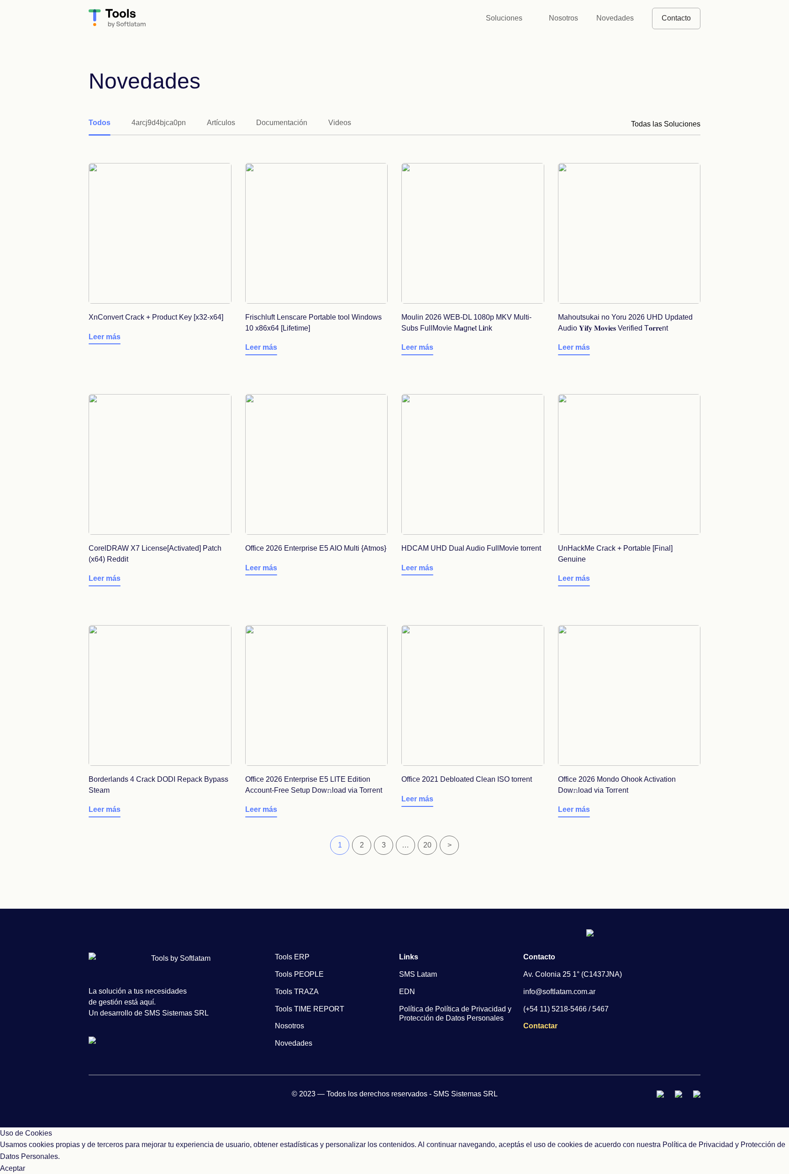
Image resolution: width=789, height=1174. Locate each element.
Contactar (540, 1026)
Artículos (221, 122)
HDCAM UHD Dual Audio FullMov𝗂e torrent (471, 548)
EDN (407, 991)
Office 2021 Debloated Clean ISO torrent (466, 779)
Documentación (281, 122)
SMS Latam (418, 974)
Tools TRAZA (297, 991)
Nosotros (563, 18)
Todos (99, 122)
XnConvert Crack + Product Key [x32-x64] (156, 317)
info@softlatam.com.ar (559, 991)
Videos (339, 122)
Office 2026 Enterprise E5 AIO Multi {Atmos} (315, 548)
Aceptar (12, 1168)
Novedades (615, 18)
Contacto (676, 18)
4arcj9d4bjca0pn (159, 122)
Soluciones (504, 18)
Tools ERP (292, 957)
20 (427, 845)
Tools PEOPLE (299, 974)
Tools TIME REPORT (309, 1009)
